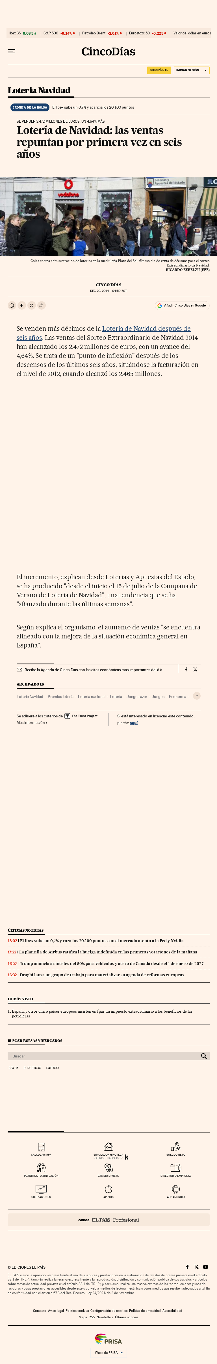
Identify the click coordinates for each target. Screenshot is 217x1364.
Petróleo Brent (93, 33)
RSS (92, 1317)
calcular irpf (41, 1154)
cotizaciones (41, 1196)
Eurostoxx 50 (139, 33)
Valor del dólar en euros (192, 33)
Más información (31, 722)
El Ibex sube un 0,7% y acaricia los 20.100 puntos (93, 107)
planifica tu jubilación (41, 1175)
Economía (177, 696)
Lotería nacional (91, 696)
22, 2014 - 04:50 (108, 291)
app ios (108, 1196)
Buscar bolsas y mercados (35, 1041)
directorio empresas (175, 1175)
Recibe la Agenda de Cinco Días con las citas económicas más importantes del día (93, 669)
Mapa (83, 1317)
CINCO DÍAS (108, 284)
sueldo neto (175, 1154)
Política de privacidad (145, 1310)
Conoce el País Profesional (109, 1219)
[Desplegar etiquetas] (197, 696)
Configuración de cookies (108, 1310)
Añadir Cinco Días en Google (185, 305)
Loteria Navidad (39, 90)
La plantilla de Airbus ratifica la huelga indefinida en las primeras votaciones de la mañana (108, 952)
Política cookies (77, 1310)
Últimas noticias (26, 930)
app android (176, 1196)
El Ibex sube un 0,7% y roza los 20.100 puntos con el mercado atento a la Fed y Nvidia (102, 940)
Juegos (158, 696)
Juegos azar (137, 696)
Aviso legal (56, 1310)
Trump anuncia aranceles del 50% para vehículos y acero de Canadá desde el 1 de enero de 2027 (112, 963)
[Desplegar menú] (12, 51)
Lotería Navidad (30, 696)
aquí (134, 722)
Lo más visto (20, 999)
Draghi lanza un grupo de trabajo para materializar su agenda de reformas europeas (102, 974)
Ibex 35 (15, 33)
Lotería (116, 696)
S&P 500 (51, 33)
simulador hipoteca (108, 1154)
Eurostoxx (32, 1068)
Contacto (39, 1310)
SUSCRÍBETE (159, 70)
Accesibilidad (172, 1310)
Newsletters (105, 1317)
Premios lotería (60, 696)
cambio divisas (108, 1175)
